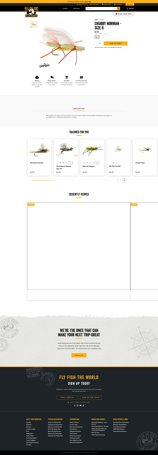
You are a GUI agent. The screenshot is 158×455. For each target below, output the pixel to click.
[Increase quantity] (101, 43)
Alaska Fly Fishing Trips (54, 422)
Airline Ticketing (74, 422)
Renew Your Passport (75, 436)
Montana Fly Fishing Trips (55, 433)
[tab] (79, 109)
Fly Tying (28, 445)
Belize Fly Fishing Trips (54, 429)
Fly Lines (28, 427)
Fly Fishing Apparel (31, 438)
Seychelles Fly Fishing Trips (55, 436)
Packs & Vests (30, 436)
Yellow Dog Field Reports (120, 431)
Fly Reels (28, 425)
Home (96, 19)
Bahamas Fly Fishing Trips (55, 427)
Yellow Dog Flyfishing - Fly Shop (100, 426)
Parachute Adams (36, 163)
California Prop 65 (75, 438)
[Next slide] (124, 180)
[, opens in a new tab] (75, 405)
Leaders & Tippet (30, 429)
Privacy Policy (95, 452)
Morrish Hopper (88, 166)
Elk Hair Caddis (115, 166)
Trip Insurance (73, 433)
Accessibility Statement (76, 442)
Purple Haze (140, 163)
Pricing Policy (73, 429)
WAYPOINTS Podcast (118, 429)
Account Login (73, 425)
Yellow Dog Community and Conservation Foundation (99, 429)
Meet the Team (95, 432)
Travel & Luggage (30, 440)
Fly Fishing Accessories (32, 442)
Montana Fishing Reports (120, 425)
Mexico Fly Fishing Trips (54, 431)
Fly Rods (28, 422)
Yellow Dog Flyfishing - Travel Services (99, 423)
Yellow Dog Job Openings (98, 435)
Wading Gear (29, 433)
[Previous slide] (118, 180)
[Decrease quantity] (96, 43)
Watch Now (88, 1)
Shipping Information (75, 431)
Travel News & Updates (119, 427)
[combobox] (101, 8)
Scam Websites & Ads (75, 440)
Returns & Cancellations (76, 427)
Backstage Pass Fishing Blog (121, 422)
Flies (27, 431)
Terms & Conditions (85, 452)
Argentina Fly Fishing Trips (55, 425)
